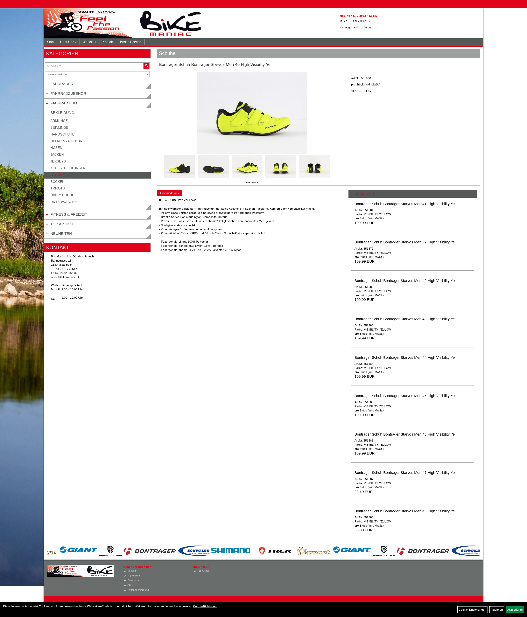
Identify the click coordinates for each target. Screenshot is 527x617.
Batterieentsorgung (138, 590)
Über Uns (67, 42)
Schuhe (57, 175)
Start (50, 42)
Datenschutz (134, 580)
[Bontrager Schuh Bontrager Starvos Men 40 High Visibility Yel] (252, 113)
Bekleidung (62, 113)
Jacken (57, 154)
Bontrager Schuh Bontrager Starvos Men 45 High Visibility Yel (405, 396)
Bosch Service (130, 42)
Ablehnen (497, 609)
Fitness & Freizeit (68, 214)
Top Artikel (62, 224)
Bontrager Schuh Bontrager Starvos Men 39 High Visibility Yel (405, 242)
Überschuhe (62, 195)
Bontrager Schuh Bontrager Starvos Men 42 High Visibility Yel (405, 281)
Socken (57, 181)
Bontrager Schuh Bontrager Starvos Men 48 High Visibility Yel (405, 511)
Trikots (57, 188)
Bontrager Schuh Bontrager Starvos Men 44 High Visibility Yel (405, 357)
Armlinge (59, 121)
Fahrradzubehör (68, 93)
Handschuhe (62, 134)
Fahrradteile (64, 103)
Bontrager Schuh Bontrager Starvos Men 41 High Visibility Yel (405, 204)
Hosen (56, 148)
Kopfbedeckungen (68, 168)
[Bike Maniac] (170, 23)
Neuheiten (61, 233)
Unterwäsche (63, 202)
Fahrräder (61, 84)
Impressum (133, 575)
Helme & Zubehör (66, 141)
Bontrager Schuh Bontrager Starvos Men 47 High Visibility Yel (405, 473)
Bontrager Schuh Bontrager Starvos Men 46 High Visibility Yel (405, 434)
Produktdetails (169, 193)
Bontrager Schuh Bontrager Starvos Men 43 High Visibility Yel (405, 319)
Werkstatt (89, 42)
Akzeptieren (515, 609)
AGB (130, 585)
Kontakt (108, 42)
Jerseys (58, 161)
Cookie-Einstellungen (472, 609)
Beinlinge (59, 127)
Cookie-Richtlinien (205, 606)
